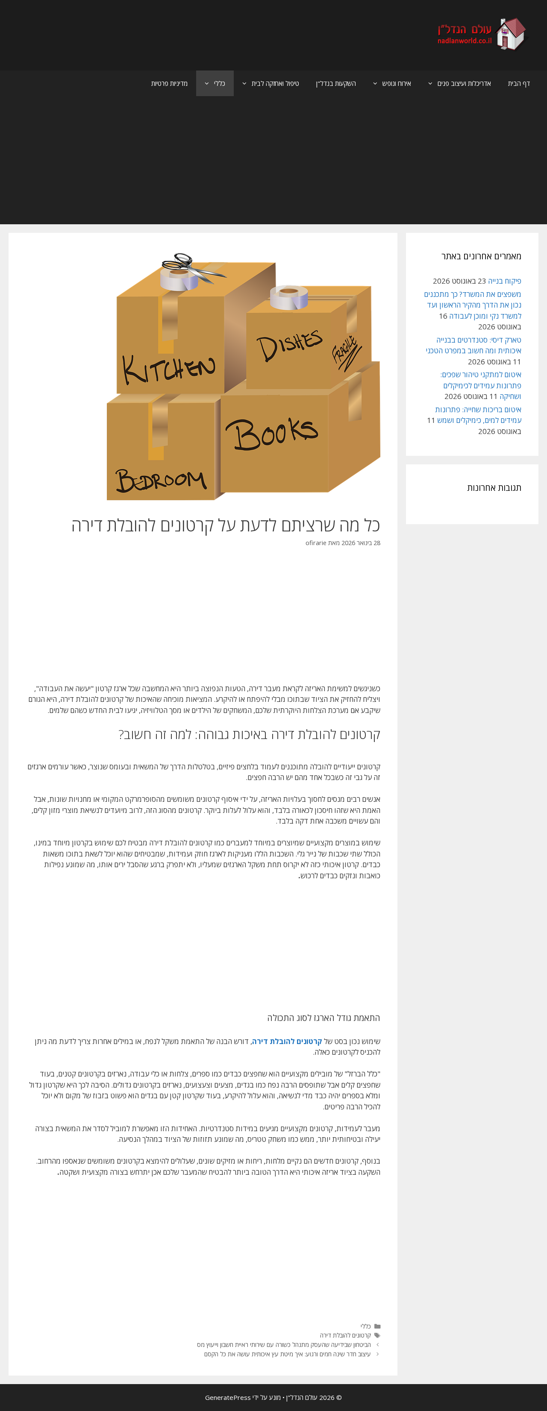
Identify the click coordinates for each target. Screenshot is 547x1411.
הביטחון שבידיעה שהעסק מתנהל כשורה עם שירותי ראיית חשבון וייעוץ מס (284, 1345)
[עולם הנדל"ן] (482, 34)
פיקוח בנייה (504, 281)
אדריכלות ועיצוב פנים (464, 83)
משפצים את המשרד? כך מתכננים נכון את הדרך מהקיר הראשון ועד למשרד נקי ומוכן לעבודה (472, 305)
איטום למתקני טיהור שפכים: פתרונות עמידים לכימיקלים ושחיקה (480, 385)
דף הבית (519, 83)
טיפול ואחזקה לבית (275, 83)
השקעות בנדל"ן (336, 83)
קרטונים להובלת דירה (345, 1335)
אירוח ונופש (396, 83)
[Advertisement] (273, 160)
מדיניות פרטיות (169, 83)
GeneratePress (228, 1397)
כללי (219, 83)
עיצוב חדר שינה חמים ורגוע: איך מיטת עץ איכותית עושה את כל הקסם (287, 1354)
